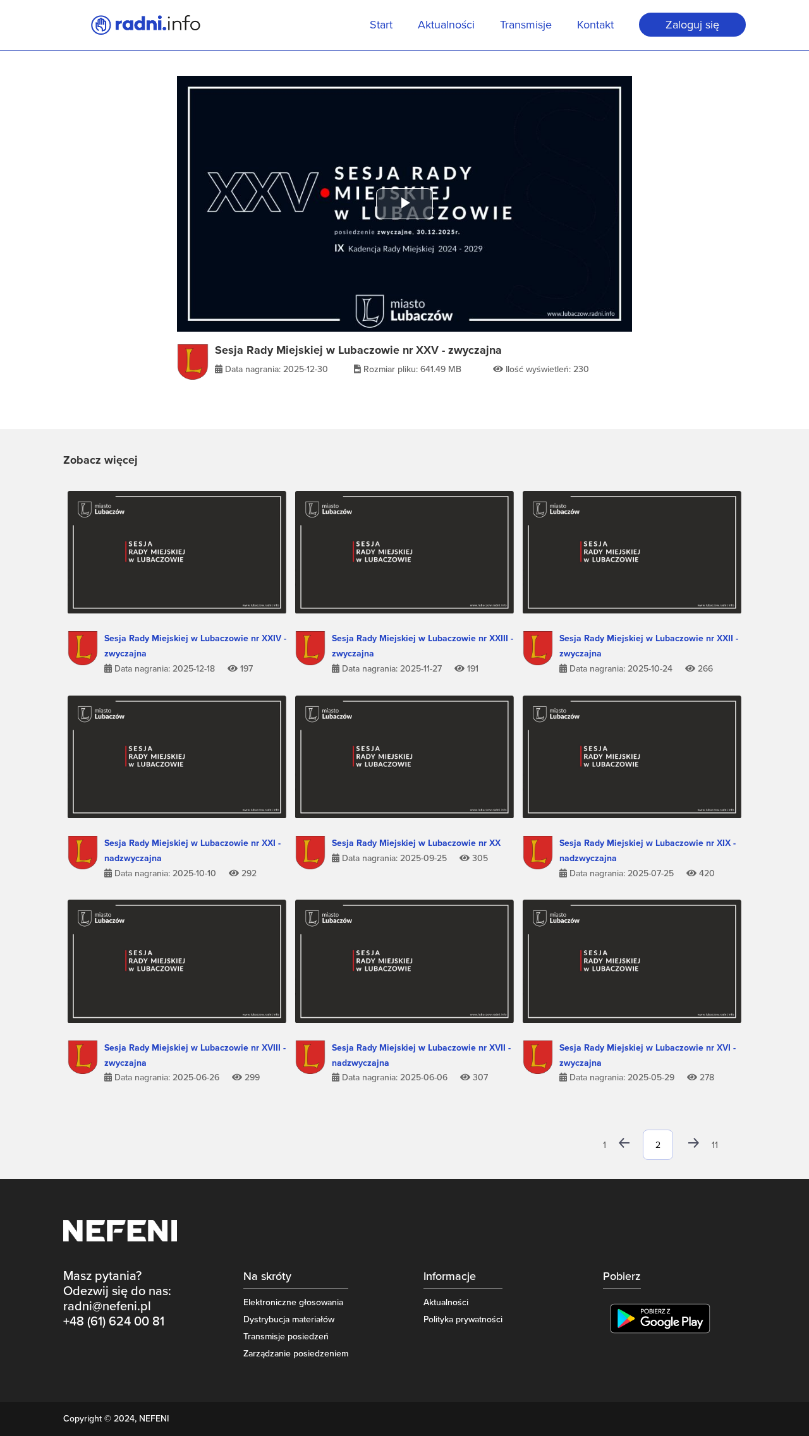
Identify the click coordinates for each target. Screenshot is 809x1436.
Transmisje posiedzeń (286, 1336)
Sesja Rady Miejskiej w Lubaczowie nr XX (416, 843)
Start (381, 26)
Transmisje (526, 26)
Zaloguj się (692, 25)
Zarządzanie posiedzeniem (295, 1353)
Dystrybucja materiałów (288, 1319)
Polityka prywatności (462, 1319)
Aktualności (446, 26)
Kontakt (595, 26)
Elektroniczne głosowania (293, 1302)
